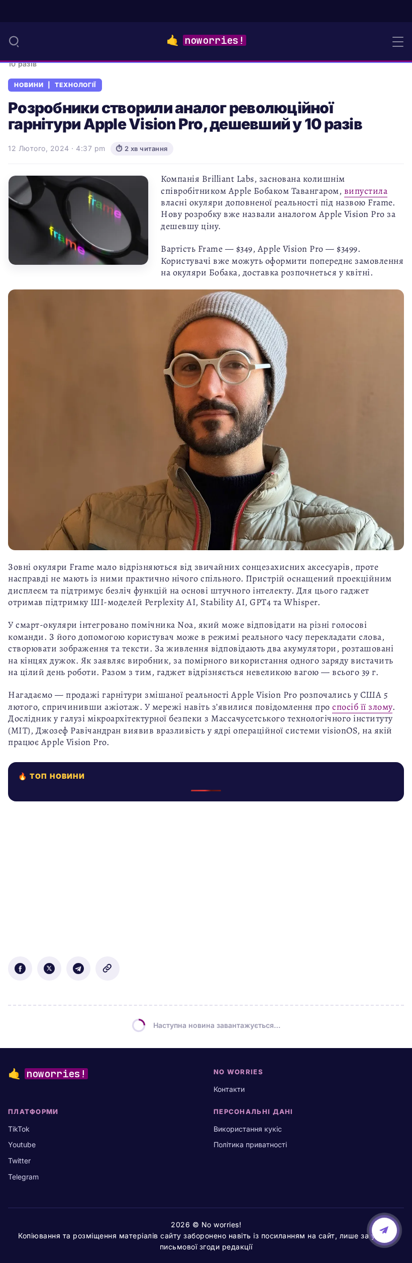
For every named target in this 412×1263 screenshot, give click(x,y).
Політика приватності (250, 1144)
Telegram (23, 1176)
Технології (75, 85)
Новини (29, 85)
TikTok (19, 1129)
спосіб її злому (362, 707)
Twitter (19, 1160)
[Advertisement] (206, 871)
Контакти (229, 1089)
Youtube (22, 1144)
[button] (14, 41)
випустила (366, 191)
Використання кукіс (248, 1129)
